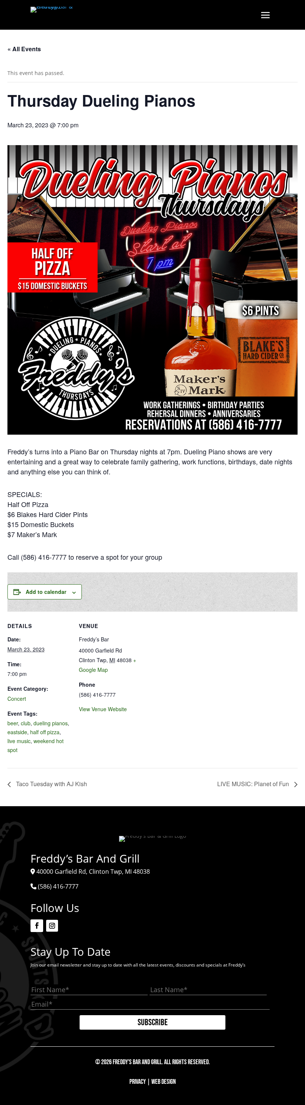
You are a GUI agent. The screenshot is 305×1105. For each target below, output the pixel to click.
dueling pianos (50, 723)
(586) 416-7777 (58, 886)
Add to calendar (46, 591)
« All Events (24, 49)
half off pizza (45, 732)
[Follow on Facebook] (36, 925)
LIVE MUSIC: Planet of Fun (253, 783)
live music (18, 741)
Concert (16, 698)
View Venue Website (103, 709)
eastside (17, 732)
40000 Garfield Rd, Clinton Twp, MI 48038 (93, 871)
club (25, 723)
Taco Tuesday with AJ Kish (51, 783)
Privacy (137, 1082)
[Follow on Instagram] (52, 926)
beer (12, 723)
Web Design (163, 1082)
